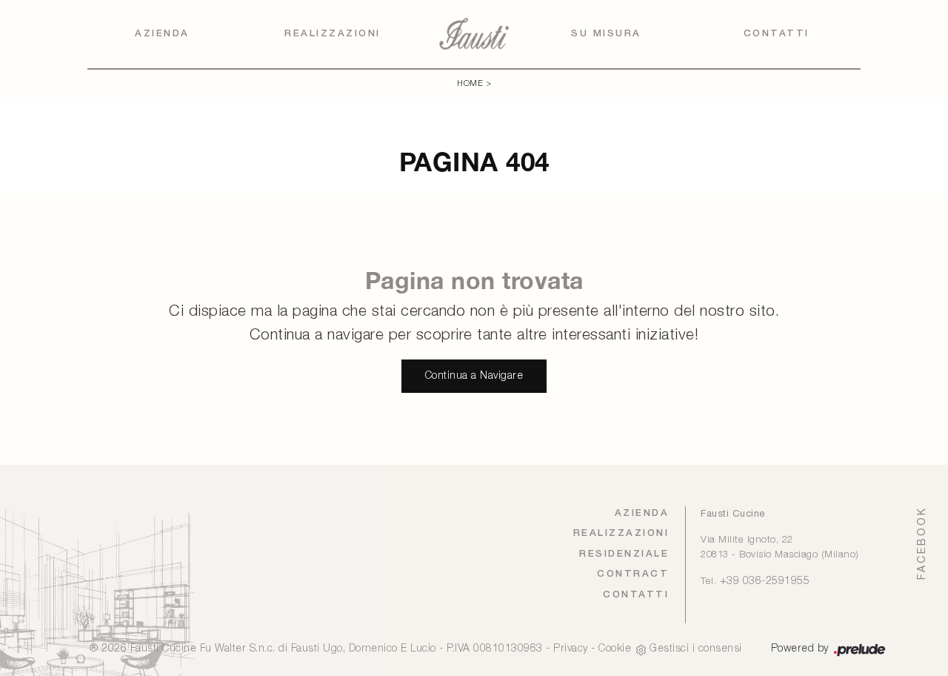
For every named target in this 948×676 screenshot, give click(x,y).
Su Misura (606, 34)
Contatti (777, 34)
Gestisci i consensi (696, 649)
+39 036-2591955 (765, 581)
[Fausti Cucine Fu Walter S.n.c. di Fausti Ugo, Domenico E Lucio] (474, 33)
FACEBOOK (921, 543)
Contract (633, 574)
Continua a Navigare (474, 376)
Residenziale (624, 554)
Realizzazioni (332, 34)
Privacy (570, 649)
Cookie (614, 649)
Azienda (162, 34)
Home (470, 83)
